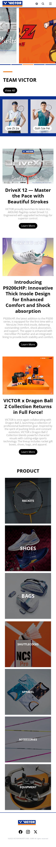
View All (10, 90)
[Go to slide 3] (28, 64)
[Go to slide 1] (5, 64)
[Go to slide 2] (16, 64)
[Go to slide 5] (50, 64)
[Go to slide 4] (39, 64)
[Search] (43, 4)
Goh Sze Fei (42, 128)
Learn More (28, 225)
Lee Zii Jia (13, 128)
